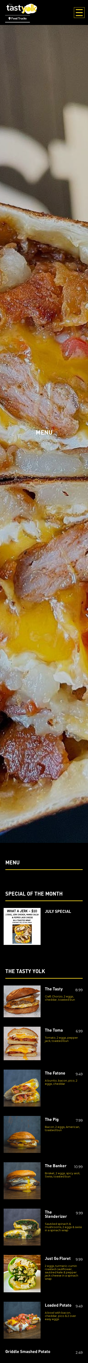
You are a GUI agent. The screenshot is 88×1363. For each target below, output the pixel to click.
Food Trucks (18, 18)
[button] (5, 1358)
